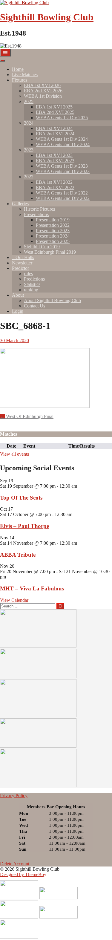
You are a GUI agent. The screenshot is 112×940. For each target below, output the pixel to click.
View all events (14, 454)
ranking (31, 289)
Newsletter (22, 262)
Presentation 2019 (53, 219)
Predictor (20, 268)
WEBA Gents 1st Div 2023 (62, 166)
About (18, 295)
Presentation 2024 (53, 235)
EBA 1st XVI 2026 (42, 85)
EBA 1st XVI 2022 (54, 182)
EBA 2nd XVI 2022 (55, 187)
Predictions (34, 278)
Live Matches (25, 74)
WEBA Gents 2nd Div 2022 (63, 198)
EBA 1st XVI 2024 (54, 128)
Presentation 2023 (53, 230)
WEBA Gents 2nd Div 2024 (63, 144)
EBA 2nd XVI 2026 (43, 90)
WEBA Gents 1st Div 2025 (62, 117)
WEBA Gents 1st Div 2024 (62, 139)
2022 (28, 176)
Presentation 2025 (53, 241)
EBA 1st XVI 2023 (54, 155)
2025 (28, 101)
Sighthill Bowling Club (46, 17)
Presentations (36, 214)
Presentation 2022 (53, 225)
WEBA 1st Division (43, 96)
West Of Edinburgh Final (26, 416)
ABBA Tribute (18, 555)
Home (18, 69)
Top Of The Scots (21, 498)
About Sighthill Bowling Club (52, 300)
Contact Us (34, 305)
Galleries (20, 203)
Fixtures (19, 79)
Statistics (32, 284)
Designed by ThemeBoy (23, 874)
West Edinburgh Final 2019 (50, 252)
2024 (28, 122)
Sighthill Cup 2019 (42, 246)
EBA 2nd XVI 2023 (55, 160)
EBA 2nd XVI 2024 (55, 133)
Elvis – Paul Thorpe (24, 526)
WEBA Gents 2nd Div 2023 (63, 171)
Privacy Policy (13, 795)
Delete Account (14, 863)
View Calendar (14, 600)
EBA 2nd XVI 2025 (55, 112)
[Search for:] (28, 605)
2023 (28, 149)
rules (28, 273)
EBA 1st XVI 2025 (54, 106)
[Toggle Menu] (2, 61)
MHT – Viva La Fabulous (32, 588)
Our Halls (25, 257)
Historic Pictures (39, 209)
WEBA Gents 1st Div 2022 (62, 192)
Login (17, 311)
